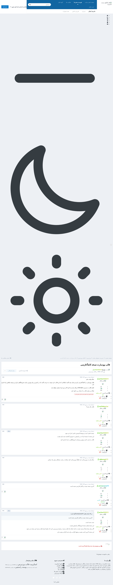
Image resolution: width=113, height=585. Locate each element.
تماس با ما (56, 582)
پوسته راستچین (21, 567)
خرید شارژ (91, 7)
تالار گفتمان (60, 565)
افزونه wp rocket (14, 564)
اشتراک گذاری (22, 370)
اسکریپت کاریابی (34, 567)
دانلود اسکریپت (59, 564)
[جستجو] (30, 4)
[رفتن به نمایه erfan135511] (108, 371)
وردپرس (11, 564)
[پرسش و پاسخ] (54, 19)
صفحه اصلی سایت (89, 2)
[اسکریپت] (54, 17)
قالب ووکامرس (12, 567)
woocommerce (7, 567)
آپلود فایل (60, 2)
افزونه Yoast (7, 564)
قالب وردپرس (92, 371)
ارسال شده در (87, 377)
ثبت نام (5, 6)
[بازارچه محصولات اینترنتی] (54, 24)
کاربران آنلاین (75, 11)
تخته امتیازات (66, 11)
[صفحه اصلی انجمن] (54, 15)
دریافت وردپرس (58, 573)
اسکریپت (33, 564)
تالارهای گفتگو (92, 11)
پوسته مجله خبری (29, 567)
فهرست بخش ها (78, 2)
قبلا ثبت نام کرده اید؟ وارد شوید (19, 7)
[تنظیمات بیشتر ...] (3, 377)
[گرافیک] (54, 22)
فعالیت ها (68, 2)
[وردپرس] (54, 21)
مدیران (83, 11)
